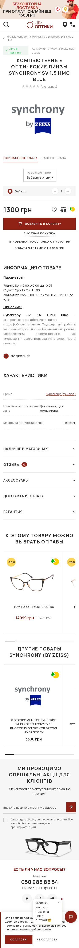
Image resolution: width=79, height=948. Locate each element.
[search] (6, 25)
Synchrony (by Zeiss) (61, 394)
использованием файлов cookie (29, 929)
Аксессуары (15, 480)
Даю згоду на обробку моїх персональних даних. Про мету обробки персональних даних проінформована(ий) (42, 823)
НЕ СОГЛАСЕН (47, 939)
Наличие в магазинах (25, 449)
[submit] (71, 807)
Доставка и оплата (23, 496)
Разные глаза (54, 158)
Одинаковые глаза (20, 158)
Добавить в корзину (43, 224)
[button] (71, 917)
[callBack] (73, 25)
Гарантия (13, 511)
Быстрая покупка (39, 233)
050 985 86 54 (39, 882)
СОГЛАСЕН (18, 939)
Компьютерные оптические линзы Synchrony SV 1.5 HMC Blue (40, 38)
